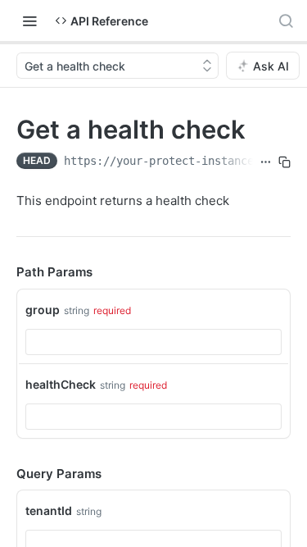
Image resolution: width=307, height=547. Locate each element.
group (42, 310)
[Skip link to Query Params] (5, 474)
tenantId (48, 510)
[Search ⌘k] (286, 20)
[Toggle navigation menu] (29, 20)
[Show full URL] (266, 162)
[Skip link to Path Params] (5, 273)
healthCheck (60, 384)
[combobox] (153, 342)
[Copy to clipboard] (284, 162)
